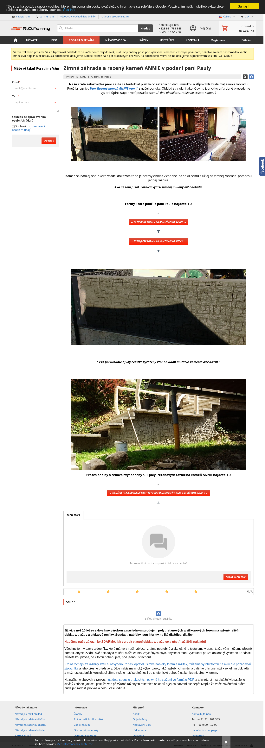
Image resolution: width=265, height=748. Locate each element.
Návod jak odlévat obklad (30, 730)
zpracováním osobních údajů (29, 128)
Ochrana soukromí (85, 735)
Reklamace (139, 730)
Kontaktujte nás (201, 713)
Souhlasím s (29, 128)
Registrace (218, 40)
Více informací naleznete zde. (75, 744)
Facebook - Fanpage (204, 730)
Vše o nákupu (82, 724)
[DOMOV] (15, 40)
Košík (136, 713)
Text (15, 96)
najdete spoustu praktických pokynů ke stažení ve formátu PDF (151, 679)
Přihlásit (247, 40)
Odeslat (49, 140)
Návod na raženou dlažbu (30, 724)
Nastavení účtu (142, 724)
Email (16, 82)
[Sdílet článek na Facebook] (251, 76)
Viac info (69, 9)
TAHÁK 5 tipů (23, 735)
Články (78, 713)
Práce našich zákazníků (88, 719)
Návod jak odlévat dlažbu (30, 719)
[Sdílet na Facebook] (158, 613)
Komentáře (73, 515)
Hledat (145, 28)
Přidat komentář (235, 577)
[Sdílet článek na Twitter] (245, 76)
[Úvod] (30, 28)
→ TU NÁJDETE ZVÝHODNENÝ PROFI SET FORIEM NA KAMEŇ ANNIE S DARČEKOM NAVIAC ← (158, 493)
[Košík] (237, 28)
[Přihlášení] (200, 28)
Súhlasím (244, 6)
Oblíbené (138, 735)
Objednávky (140, 719)
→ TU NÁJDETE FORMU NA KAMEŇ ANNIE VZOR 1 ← (158, 222)
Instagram (198, 735)
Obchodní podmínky (86, 730)
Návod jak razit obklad (28, 713)
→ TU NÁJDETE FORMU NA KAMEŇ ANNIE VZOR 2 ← (158, 241)
